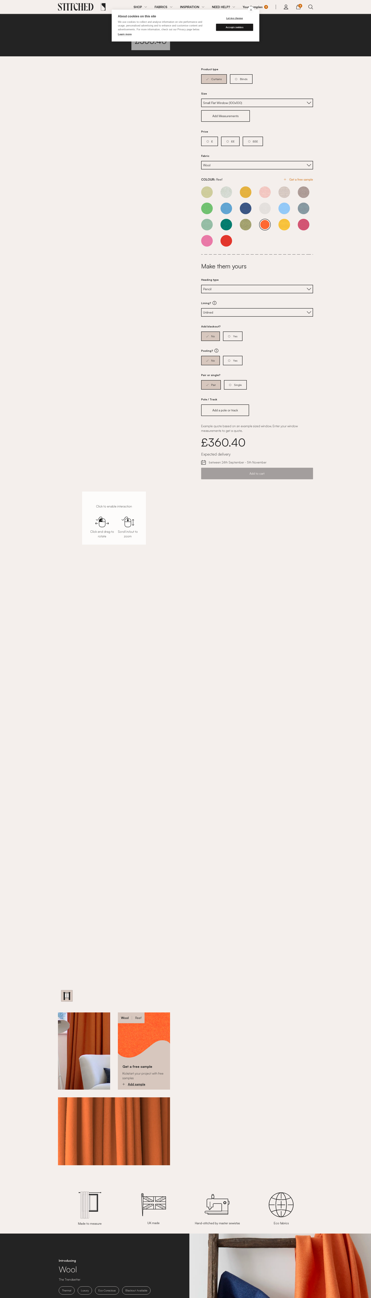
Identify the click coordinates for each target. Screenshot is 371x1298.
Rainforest (226, 224)
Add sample (136, 1084)
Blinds (244, 79)
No (213, 336)
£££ (255, 141)
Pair (213, 384)
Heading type (210, 279)
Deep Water (245, 208)
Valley (207, 208)
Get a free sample (301, 179)
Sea (284, 208)
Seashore (284, 192)
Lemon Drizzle (284, 224)
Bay (207, 192)
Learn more (125, 34)
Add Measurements (225, 116)
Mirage (245, 192)
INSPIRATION (189, 7)
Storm (303, 192)
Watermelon (226, 241)
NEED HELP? (221, 7)
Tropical (207, 241)
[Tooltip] (214, 303)
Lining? (227, 303)
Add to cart (257, 473)
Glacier (226, 192)
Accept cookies (234, 27)
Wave (303, 208)
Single (238, 384)
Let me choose (234, 18)
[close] (251, 9)
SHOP (138, 7)
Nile (265, 192)
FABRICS (161, 7)
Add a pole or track (225, 410)
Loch (207, 224)
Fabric (205, 155)
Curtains (216, 79)
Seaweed (245, 224)
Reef (265, 224)
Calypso (303, 224)
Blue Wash (226, 208)
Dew (265, 208)
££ (233, 141)
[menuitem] (140, 7)
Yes (235, 336)
